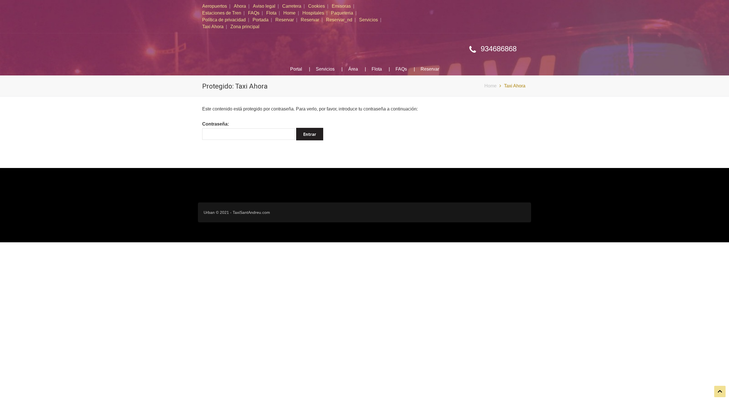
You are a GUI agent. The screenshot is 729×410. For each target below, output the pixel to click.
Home (289, 13)
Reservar (284, 19)
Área (353, 69)
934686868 (499, 48)
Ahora (240, 6)
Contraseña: (215, 124)
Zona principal (244, 26)
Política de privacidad (224, 19)
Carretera (291, 6)
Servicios (368, 19)
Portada (261, 19)
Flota (271, 13)
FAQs (253, 13)
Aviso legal (264, 6)
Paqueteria (342, 13)
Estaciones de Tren (221, 13)
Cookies (316, 6)
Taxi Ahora (213, 26)
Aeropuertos (214, 6)
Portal (296, 69)
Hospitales (313, 13)
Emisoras (341, 6)
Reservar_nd (339, 19)
